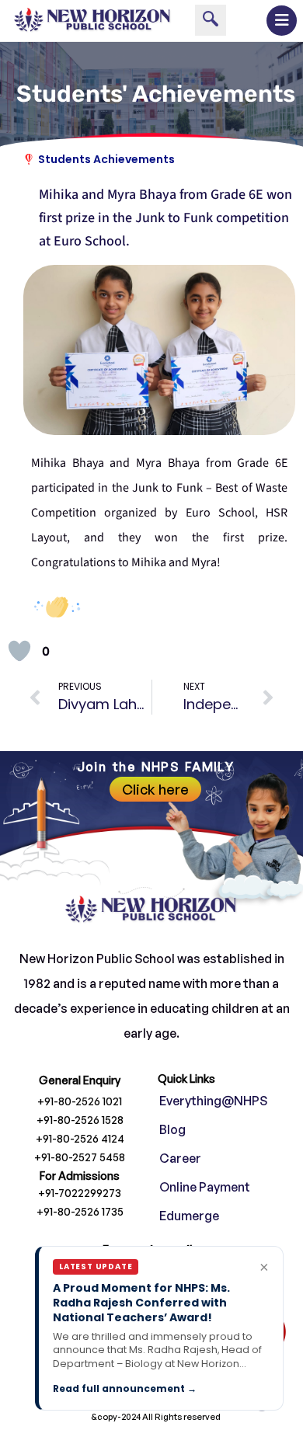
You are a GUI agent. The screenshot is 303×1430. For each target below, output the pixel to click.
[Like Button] (19, 651)
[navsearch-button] (210, 20)
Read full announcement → (125, 1388)
